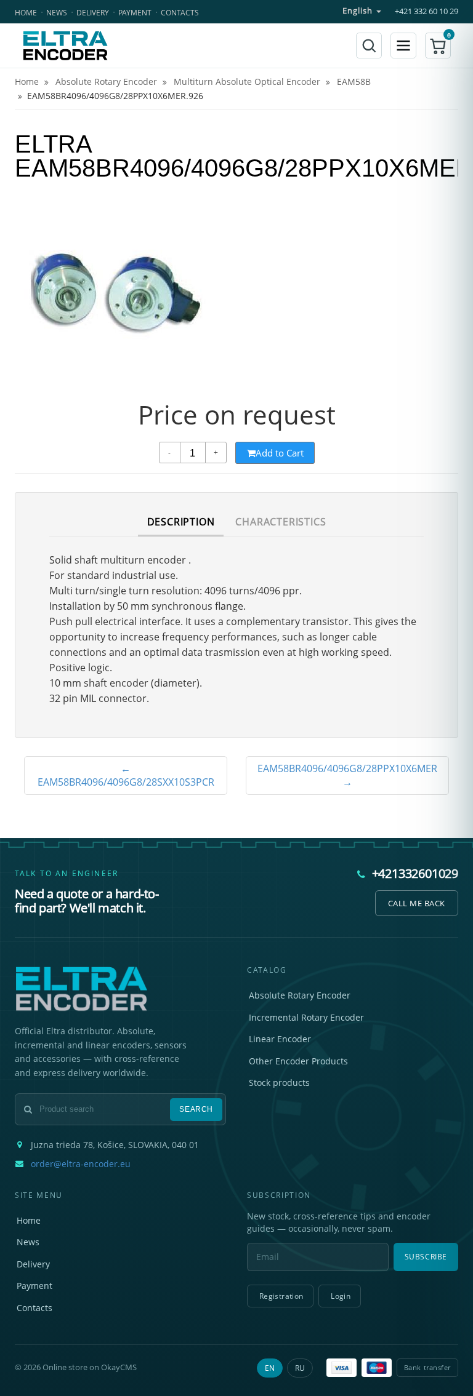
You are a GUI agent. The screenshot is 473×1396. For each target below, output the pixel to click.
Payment (135, 12)
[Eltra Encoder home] (65, 45)
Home (26, 12)
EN (270, 1368)
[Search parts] (369, 45)
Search (196, 1109)
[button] (438, 45)
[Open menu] (403, 45)
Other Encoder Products (298, 1061)
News (56, 12)
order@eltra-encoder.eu (81, 1164)
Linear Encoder (280, 1039)
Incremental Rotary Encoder (306, 1017)
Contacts (180, 12)
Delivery (92, 12)
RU (300, 1368)
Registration (281, 1296)
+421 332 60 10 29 (426, 11)
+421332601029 (415, 873)
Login (340, 1296)
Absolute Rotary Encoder (299, 995)
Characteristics (280, 521)
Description (181, 521)
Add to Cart (280, 453)
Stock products (279, 1082)
